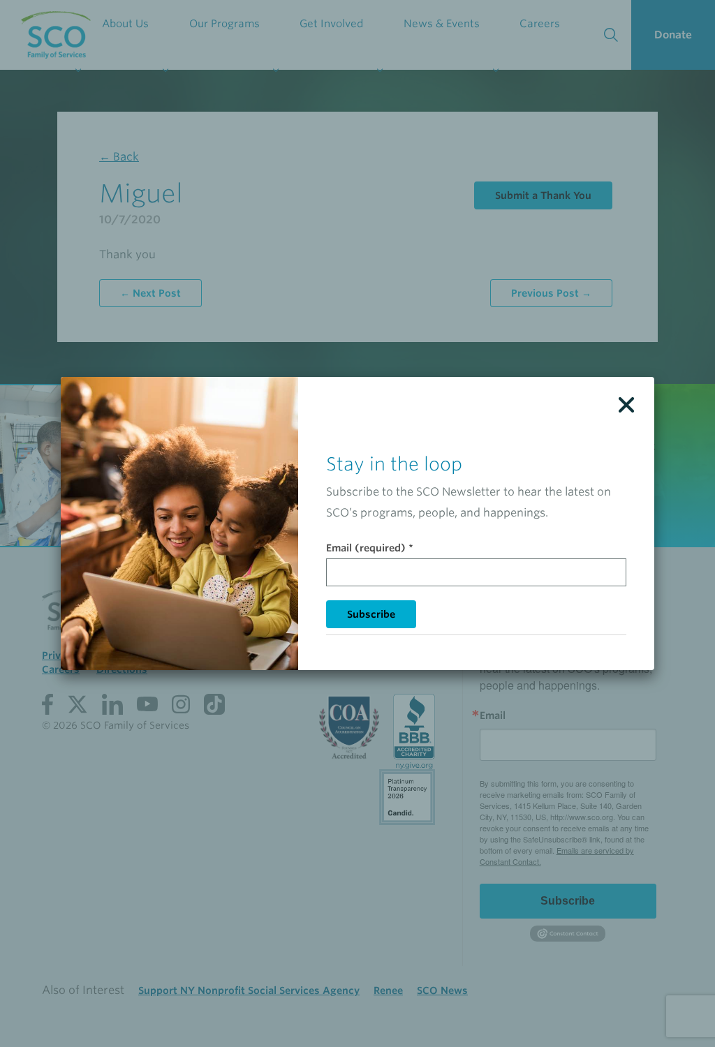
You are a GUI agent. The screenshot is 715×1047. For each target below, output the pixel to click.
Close (626, 405)
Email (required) (369, 548)
